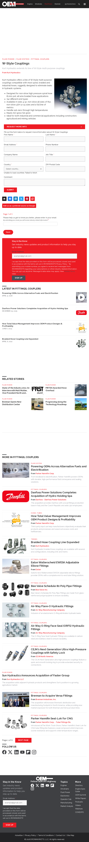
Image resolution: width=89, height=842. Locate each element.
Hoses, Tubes (36, 513)
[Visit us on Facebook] (4, 752)
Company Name (11, 155)
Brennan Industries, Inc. (46, 699)
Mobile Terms (69, 271)
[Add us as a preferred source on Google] (32, 199)
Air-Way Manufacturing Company (50, 610)
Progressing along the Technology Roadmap (56, 403)
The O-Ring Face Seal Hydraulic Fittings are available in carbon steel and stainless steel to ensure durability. (57, 637)
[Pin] (27, 199)
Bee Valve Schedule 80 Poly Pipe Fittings (56, 586)
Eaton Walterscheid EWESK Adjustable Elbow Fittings (55, 564)
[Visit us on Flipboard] (28, 752)
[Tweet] (21, 199)
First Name (9, 135)
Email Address (10, 145)
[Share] (10, 199)
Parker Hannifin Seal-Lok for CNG (52, 718)
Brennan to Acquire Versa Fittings (51, 695)
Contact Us (60, 835)
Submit (10, 190)
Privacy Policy (21, 274)
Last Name (51, 135)
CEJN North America (44, 656)
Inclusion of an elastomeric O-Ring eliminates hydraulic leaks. (56, 613)
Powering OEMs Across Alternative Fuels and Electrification (30, 293)
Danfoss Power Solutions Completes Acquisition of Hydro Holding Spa (35, 308)
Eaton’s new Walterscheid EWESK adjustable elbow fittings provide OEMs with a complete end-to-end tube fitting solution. (57, 574)
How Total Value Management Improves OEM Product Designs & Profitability (32, 324)
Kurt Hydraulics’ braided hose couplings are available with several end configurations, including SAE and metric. (58, 550)
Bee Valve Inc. (42, 590)
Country (8, 164)
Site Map (70, 835)
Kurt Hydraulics (13, 73)
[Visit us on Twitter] (10, 752)
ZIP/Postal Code (53, 164)
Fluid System (22, 59)
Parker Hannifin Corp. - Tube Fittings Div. (53, 722)
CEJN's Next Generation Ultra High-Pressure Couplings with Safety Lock (58, 651)
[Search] (79, 4)
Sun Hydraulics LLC (15, 679)
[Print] (4, 199)
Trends (34, 539)
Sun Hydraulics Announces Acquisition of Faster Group (35, 675)
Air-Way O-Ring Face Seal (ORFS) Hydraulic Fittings (57, 627)
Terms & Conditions (46, 835)
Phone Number (52, 145)
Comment (8, 177)
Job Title (50, 155)
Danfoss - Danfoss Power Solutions (51, 500)
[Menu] (84, 4)
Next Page (23, 740)
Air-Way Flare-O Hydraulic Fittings (52, 606)
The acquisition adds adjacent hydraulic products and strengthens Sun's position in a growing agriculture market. (40, 683)
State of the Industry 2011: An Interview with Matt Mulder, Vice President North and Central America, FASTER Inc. (15, 390)
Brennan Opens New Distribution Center (11, 403)
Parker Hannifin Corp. (45, 473)
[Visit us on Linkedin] (16, 752)
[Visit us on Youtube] (22, 752)
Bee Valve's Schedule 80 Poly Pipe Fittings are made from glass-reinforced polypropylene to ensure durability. (57, 594)
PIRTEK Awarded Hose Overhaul (56, 389)
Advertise (19, 835)
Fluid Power (8, 59)
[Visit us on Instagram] (34, 752)
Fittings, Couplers (40, 59)
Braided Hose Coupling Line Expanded (20, 339)
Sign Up (18, 278)
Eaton (38, 570)
